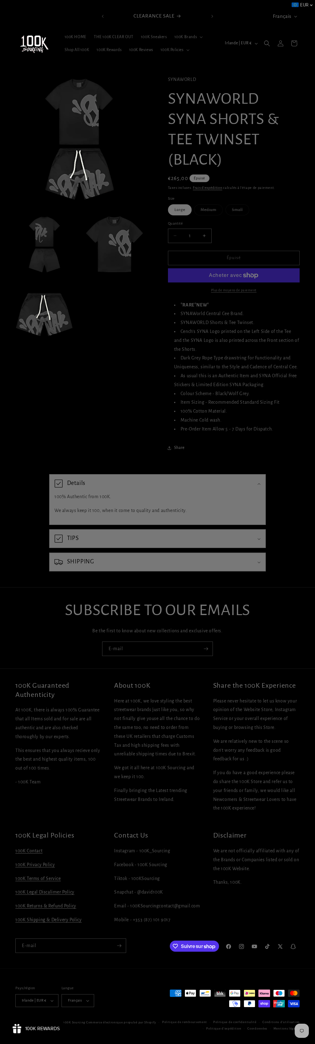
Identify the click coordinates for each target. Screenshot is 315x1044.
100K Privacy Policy (35, 864)
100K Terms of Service (38, 878)
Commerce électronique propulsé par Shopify (121, 1022)
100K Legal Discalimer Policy (44, 892)
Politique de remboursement (184, 1022)
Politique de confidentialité (235, 1022)
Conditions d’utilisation (281, 1022)
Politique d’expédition (223, 1028)
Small (240, 211)
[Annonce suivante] (212, 16)
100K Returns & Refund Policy (45, 905)
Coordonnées (257, 1028)
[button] (188, 36)
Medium (212, 211)
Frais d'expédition (207, 188)
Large (183, 211)
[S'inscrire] (206, 649)
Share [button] (179, 448)
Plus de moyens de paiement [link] (234, 290)
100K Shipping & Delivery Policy (48, 919)
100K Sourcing (74, 1022)
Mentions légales (286, 1028)
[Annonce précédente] (103, 16)
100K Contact (28, 850)
